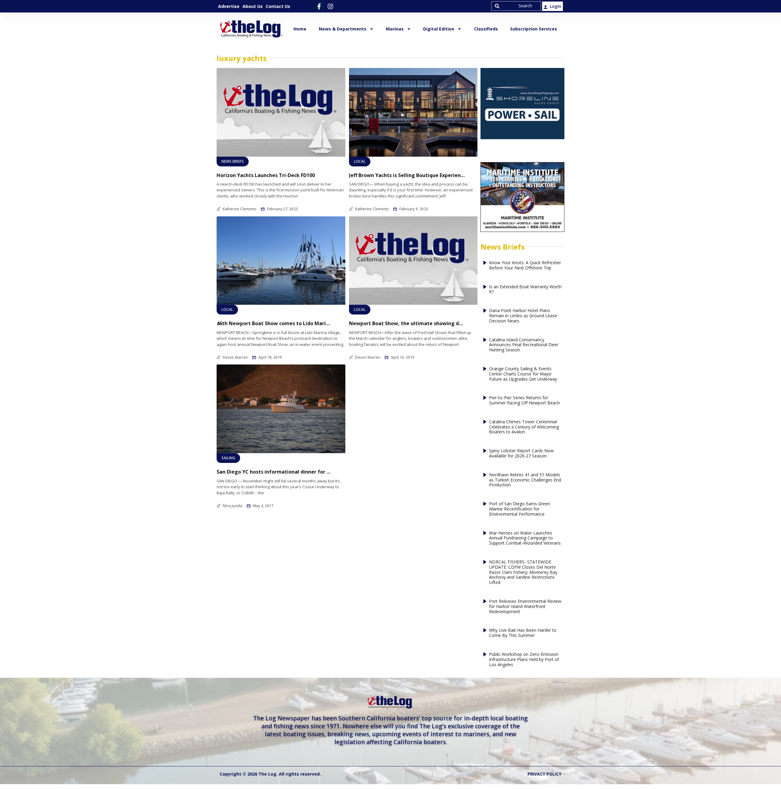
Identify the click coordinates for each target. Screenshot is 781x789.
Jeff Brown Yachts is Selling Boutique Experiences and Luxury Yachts (407, 175)
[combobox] (516, 6)
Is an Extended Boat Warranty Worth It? (525, 289)
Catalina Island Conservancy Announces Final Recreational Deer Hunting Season (523, 345)
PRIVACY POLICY (544, 774)
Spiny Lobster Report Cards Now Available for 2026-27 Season (521, 453)
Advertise (228, 6)
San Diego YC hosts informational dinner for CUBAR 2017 (275, 472)
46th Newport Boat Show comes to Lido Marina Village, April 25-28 (275, 323)
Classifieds (486, 29)
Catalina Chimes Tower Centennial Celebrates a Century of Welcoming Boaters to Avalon (524, 427)
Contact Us (278, 6)
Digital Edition (438, 29)
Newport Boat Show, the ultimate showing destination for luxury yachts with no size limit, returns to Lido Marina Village (407, 323)
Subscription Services (533, 29)
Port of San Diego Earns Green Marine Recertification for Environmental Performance (519, 509)
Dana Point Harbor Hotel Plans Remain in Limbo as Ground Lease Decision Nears (523, 315)
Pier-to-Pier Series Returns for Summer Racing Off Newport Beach (524, 400)
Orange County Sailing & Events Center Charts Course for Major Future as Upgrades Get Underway (523, 374)
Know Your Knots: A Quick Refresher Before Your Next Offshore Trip (525, 265)
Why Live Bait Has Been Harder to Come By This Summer (522, 633)
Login (555, 6)
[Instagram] (330, 6)
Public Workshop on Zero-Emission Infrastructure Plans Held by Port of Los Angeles (524, 659)
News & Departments (342, 29)
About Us (253, 6)
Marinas (395, 29)
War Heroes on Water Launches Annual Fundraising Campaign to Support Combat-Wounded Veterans (525, 538)
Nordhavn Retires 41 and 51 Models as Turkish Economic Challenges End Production (525, 480)
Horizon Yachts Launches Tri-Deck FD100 (266, 175)
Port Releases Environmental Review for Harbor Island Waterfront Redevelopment (525, 606)
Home (299, 29)
